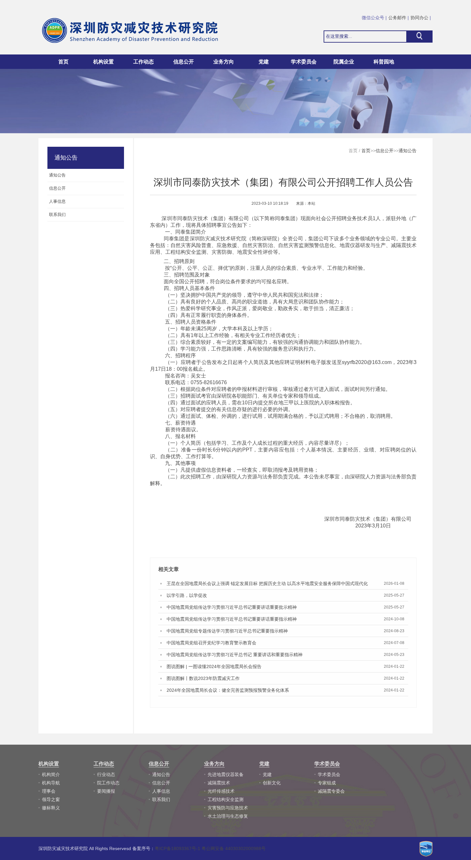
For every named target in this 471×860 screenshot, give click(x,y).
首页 (63, 61)
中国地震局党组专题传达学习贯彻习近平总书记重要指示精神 (227, 630)
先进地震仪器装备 (226, 774)
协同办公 (419, 17)
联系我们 (161, 799)
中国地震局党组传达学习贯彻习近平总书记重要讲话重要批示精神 (232, 607)
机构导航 (51, 782)
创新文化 (272, 782)
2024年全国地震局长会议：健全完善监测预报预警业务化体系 (228, 690)
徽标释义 (51, 807)
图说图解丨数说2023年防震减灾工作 (203, 678)
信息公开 (384, 150)
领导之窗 (51, 799)
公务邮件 (397, 17)
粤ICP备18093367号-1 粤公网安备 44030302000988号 (210, 848)
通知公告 (408, 150)
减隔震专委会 (331, 791)
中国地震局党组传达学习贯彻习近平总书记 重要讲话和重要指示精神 (234, 654)
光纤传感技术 (221, 791)
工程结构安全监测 (226, 799)
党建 (267, 774)
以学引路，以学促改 (187, 595)
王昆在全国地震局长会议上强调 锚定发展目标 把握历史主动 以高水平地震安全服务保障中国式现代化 (267, 583)
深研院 (269, 238)
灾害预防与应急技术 (228, 807)
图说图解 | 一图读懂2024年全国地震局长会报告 (214, 666)
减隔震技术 (219, 782)
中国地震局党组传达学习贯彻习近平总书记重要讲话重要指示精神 (232, 619)
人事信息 (161, 791)
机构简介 (51, 774)
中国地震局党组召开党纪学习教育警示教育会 (211, 642)
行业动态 (106, 774)
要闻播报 (106, 791)
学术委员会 (329, 774)
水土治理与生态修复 (228, 816)
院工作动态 (108, 782)
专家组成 (327, 782)
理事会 (48, 791)
